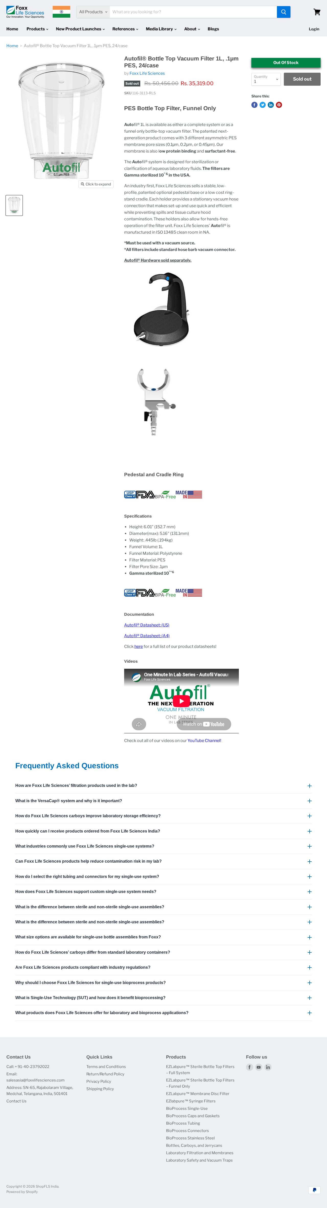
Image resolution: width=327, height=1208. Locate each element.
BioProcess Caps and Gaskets (193, 1116)
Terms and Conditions (106, 1066)
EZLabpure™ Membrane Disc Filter (197, 1093)
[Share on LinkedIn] (271, 105)
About (190, 29)
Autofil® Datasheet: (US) (146, 625)
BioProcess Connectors (187, 1130)
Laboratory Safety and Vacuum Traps (199, 1160)
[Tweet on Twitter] (263, 105)
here (138, 646)
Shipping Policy (100, 1089)
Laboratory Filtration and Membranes (199, 1153)
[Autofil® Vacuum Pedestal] (161, 349)
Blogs (213, 29)
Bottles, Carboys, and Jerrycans (194, 1145)
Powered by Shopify (22, 1192)
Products (36, 29)
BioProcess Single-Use (187, 1108)
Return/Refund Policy (105, 1074)
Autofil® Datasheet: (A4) (147, 635)
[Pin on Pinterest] (279, 105)
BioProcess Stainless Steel (190, 1138)
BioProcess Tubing (183, 1123)
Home (12, 29)
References (123, 29)
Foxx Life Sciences (147, 73)
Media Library (160, 29)
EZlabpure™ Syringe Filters (191, 1101)
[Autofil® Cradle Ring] (156, 448)
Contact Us (16, 1101)
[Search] (283, 12)
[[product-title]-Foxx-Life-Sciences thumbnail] (14, 205)
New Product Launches (79, 29)
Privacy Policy (98, 1081)
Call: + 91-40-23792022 (27, 1066)
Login (314, 29)
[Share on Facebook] (254, 105)
